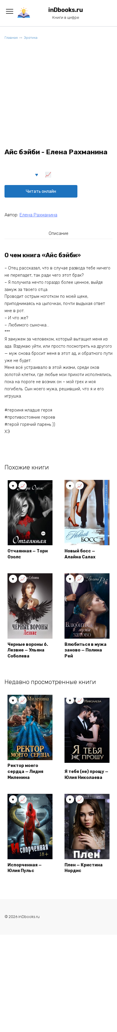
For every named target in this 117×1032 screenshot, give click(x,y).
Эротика (31, 38)
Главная (11, 38)
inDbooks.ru (65, 10)
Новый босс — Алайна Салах (79, 554)
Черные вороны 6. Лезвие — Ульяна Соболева (28, 650)
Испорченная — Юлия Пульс (25, 868)
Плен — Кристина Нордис (83, 868)
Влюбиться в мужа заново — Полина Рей (85, 650)
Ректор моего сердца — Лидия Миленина (25, 771)
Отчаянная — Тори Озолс (28, 554)
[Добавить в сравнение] (48, 174)
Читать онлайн (41, 191)
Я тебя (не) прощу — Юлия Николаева (86, 774)
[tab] (58, 233)
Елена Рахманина (38, 215)
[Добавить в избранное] (37, 174)
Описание (58, 233)
